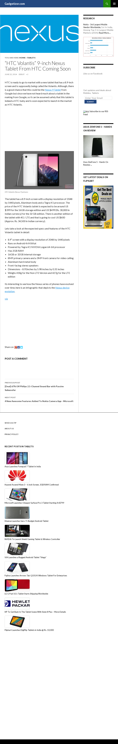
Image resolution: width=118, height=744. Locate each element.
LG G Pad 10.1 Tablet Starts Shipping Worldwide (26, 593)
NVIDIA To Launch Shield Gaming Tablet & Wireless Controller (32, 539)
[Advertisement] (28, 129)
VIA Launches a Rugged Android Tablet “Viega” (25, 557)
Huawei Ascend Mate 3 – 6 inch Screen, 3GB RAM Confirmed (32, 484)
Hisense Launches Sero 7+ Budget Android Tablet (26, 521)
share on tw (21, 347)
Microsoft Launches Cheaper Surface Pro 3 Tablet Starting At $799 (34, 503)
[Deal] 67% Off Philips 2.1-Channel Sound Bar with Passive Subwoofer (34, 386)
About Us (9, 428)
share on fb (18, 347)
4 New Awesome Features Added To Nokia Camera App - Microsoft (39, 399)
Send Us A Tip (10, 423)
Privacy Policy (11, 434)
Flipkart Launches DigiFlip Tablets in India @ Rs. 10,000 (29, 630)
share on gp (15, 347)
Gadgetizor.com (15, 3)
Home (22, 58)
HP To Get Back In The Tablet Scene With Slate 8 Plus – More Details (35, 612)
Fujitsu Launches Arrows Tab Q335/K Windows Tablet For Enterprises (36, 575)
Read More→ (105, 33)
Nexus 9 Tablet (53, 89)
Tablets (31, 58)
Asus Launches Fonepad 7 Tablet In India (23, 466)
